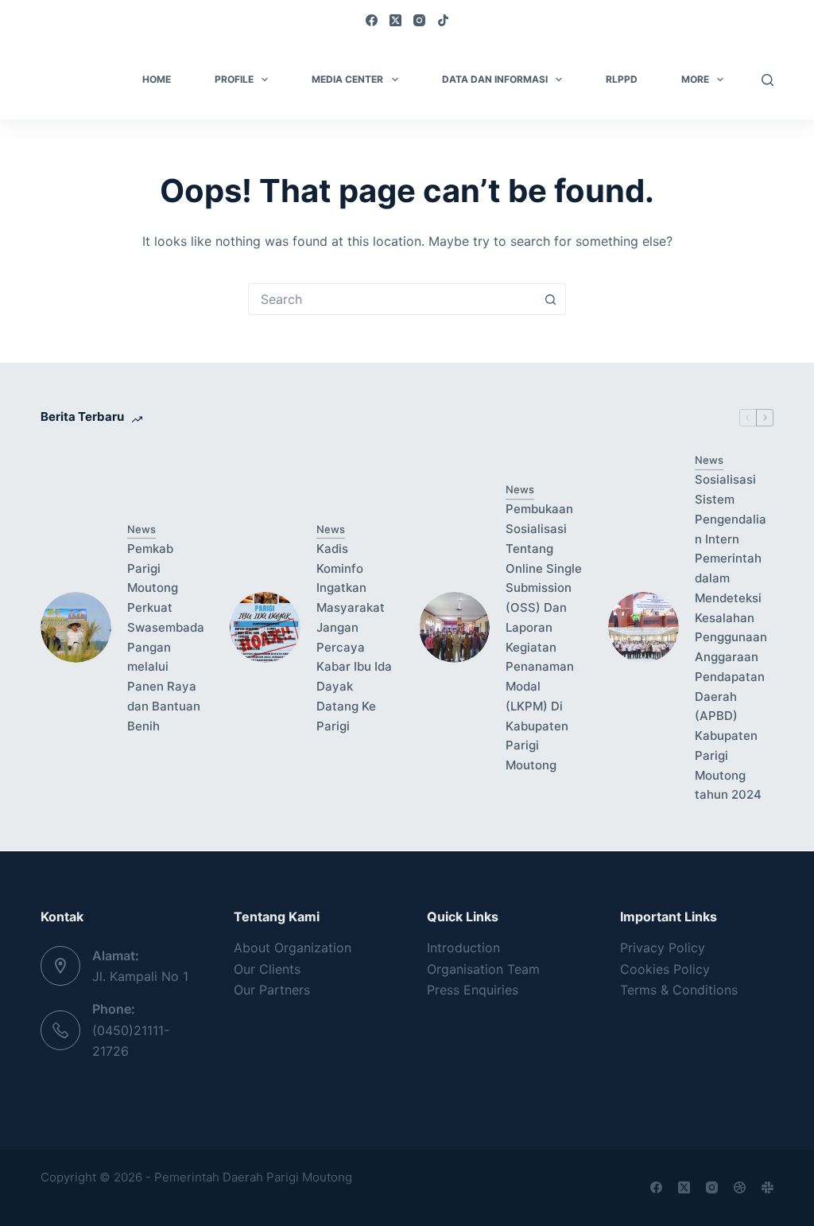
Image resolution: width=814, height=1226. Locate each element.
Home (156, 79)
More (695, 79)
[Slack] (767, 1187)
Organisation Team (483, 969)
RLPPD (622, 79)
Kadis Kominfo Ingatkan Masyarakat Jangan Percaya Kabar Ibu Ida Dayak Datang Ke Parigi (354, 637)
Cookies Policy (665, 969)
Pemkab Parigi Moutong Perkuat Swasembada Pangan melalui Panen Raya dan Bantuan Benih (165, 637)
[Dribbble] (740, 1187)
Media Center (347, 79)
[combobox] (392, 299)
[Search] (767, 80)
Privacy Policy (662, 948)
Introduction (463, 948)
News (141, 529)
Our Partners (272, 990)
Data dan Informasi (495, 79)
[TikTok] (443, 20)
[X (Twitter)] (395, 20)
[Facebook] (372, 20)
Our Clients (267, 969)
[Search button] (550, 299)
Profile (234, 79)
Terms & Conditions (679, 990)
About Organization (292, 948)
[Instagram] (419, 20)
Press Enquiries (472, 990)
